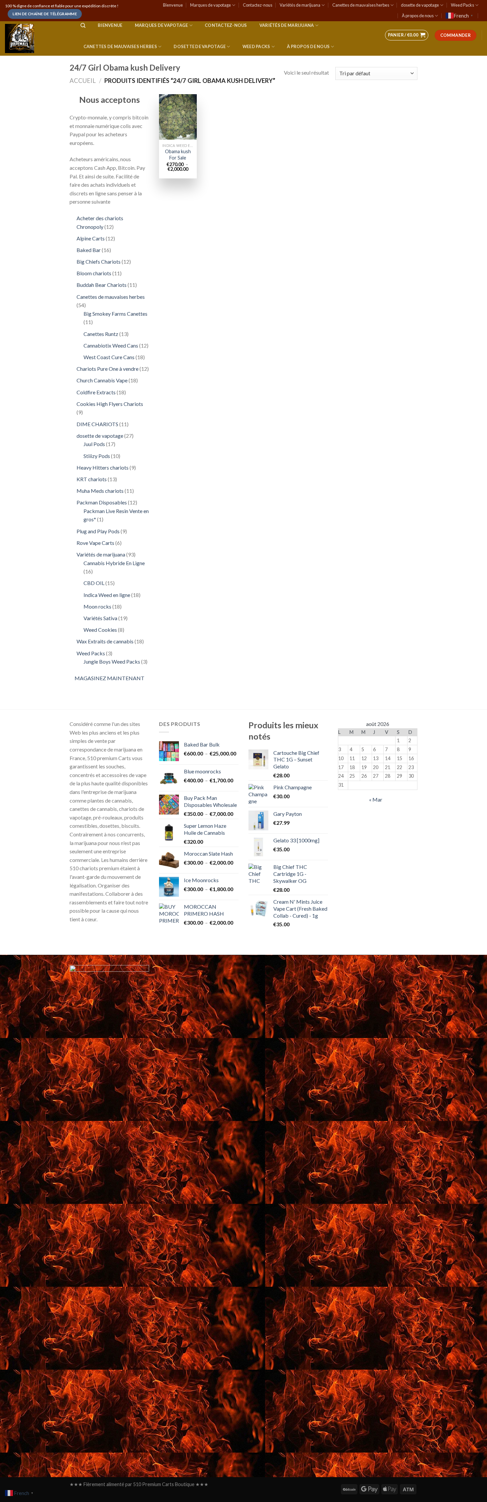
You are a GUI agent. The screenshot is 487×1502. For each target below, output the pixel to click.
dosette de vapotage (420, 5)
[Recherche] (83, 26)
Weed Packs (462, 5)
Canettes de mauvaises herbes (360, 5)
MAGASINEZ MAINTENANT (109, 678)
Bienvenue (173, 5)
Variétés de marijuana (300, 5)
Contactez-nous (257, 5)
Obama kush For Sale (178, 155)
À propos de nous (418, 15)
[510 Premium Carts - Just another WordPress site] (36, 38)
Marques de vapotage (210, 5)
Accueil (83, 80)
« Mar (375, 799)
